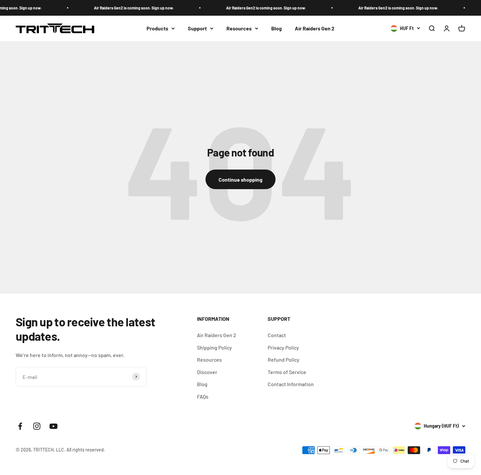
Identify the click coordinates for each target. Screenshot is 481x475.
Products (157, 28)
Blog (276, 28)
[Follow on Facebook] (20, 426)
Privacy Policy (283, 347)
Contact (277, 335)
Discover (207, 372)
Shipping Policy (214, 347)
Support (197, 28)
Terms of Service (287, 372)
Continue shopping (240, 179)
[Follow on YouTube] (53, 426)
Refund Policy (283, 359)
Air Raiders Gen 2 (314, 28)
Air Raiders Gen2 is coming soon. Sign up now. (130, 8)
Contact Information (291, 384)
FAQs (202, 396)
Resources (239, 28)
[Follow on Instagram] (36, 426)
